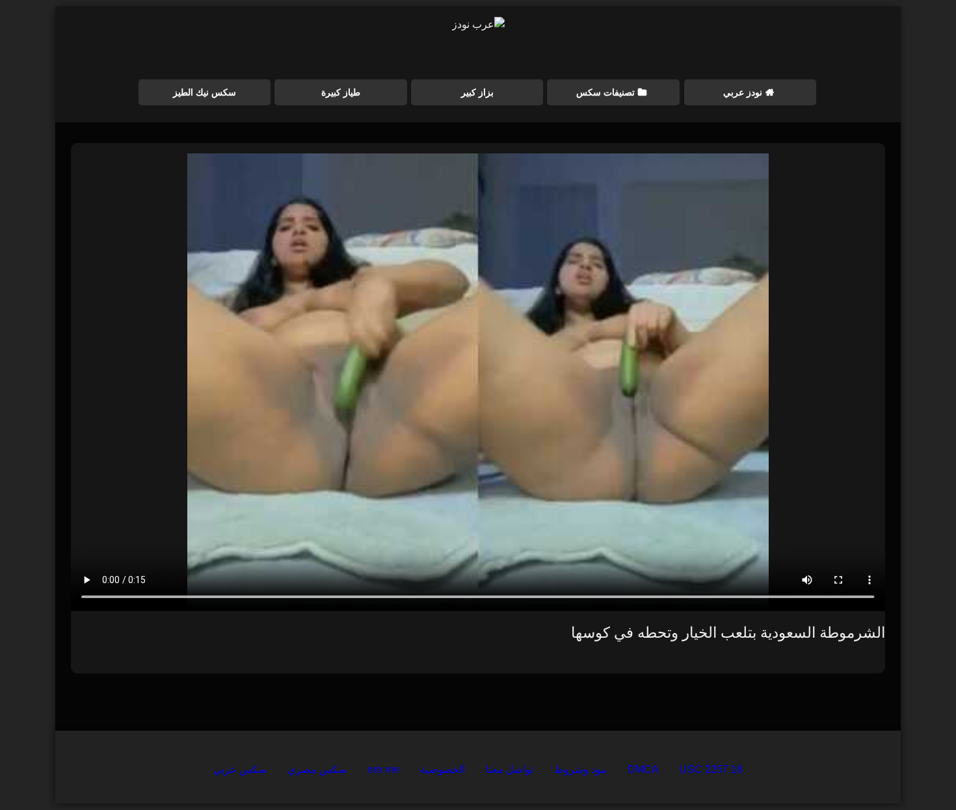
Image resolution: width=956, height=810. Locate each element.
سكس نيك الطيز (204, 92)
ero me (383, 769)
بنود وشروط (580, 769)
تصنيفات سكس (605, 92)
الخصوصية (442, 769)
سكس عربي (240, 769)
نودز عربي (742, 92)
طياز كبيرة (340, 92)
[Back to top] (915, 771)
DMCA (643, 769)
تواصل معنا (509, 769)
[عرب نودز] (478, 25)
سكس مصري (317, 769)
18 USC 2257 (711, 769)
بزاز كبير (477, 92)
